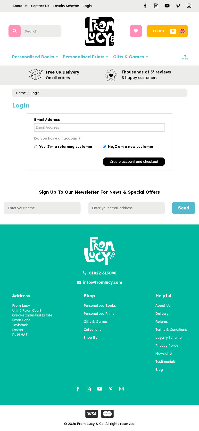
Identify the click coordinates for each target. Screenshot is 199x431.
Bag (178, 31)
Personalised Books (100, 305)
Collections (92, 329)
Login (87, 6)
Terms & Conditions (171, 329)
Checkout (158, 31)
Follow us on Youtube (167, 6)
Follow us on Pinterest (178, 6)
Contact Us (40, 6)
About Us (162, 305)
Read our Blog (156, 6)
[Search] (14, 31)
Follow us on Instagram (189, 6)
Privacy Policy (166, 345)
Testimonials (165, 361)
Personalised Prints (99, 313)
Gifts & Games (96, 321)
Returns (161, 321)
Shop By (90, 337)
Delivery (161, 313)
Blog (159, 369)
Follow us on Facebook (145, 6)
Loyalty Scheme (168, 337)
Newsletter (164, 353)
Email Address (47, 119)
